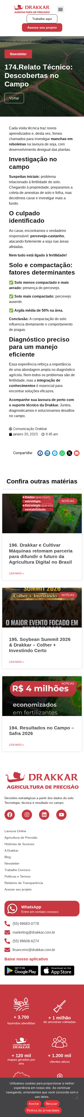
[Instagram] (27, 815)
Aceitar (34, 1103)
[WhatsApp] (12, 908)
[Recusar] (77, 1097)
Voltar (14, 98)
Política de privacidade (43, 1110)
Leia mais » (16, 573)
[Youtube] (61, 815)
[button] (60, 9)
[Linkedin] (44, 815)
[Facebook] (9, 815)
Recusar (52, 1103)
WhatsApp (31, 907)
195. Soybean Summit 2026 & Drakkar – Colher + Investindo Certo (40, 645)
